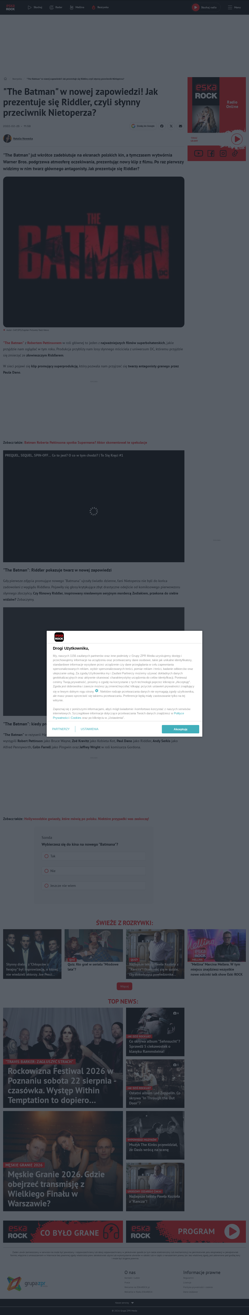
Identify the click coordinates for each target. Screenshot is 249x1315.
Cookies (76, 717)
